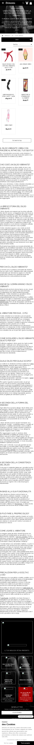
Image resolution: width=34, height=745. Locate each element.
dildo (19, 192)
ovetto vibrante (10, 449)
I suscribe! (17, 713)
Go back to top (17, 140)
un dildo (29, 21)
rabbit (31, 378)
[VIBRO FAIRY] (8, 116)
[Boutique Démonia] (10, 3)
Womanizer (18, 504)
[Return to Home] (2, 35)
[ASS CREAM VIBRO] (25, 55)
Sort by (15, 44)
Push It (8, 500)
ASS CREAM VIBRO (25, 64)
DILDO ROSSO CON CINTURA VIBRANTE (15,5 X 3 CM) (8, 65)
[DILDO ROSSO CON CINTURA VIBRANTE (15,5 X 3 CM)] (8, 55)
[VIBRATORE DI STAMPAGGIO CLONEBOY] (25, 85)
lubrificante (4, 598)
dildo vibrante (4, 177)
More (16, 30)
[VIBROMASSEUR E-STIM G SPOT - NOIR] (8, 85)
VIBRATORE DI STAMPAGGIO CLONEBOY (25, 96)
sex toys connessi (21, 536)
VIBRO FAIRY (8, 125)
